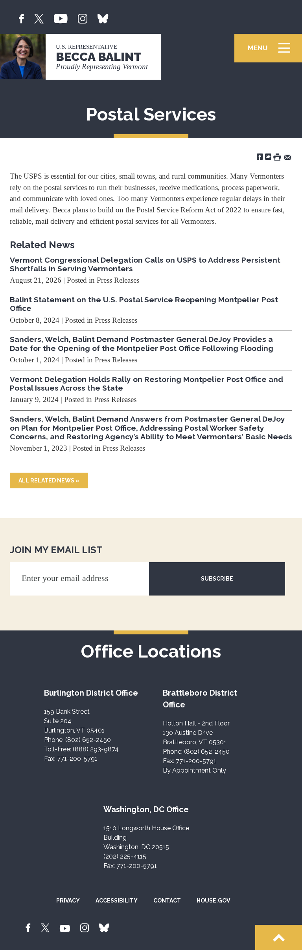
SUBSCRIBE (217, 578)
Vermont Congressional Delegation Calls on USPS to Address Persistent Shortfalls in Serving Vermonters (145, 264)
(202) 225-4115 (124, 856)
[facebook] (21, 18)
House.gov (213, 900)
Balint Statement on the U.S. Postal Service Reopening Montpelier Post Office (144, 303)
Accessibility (117, 900)
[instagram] (82, 18)
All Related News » (48, 480)
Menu (272, 51)
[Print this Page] (277, 156)
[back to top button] (278, 937)
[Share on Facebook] (260, 156)
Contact (167, 900)
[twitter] (39, 18)
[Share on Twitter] (268, 156)
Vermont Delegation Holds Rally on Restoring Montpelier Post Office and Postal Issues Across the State (146, 383)
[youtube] (61, 18)
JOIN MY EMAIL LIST (56, 549)
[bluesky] (103, 18)
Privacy (68, 900)
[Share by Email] (287, 156)
